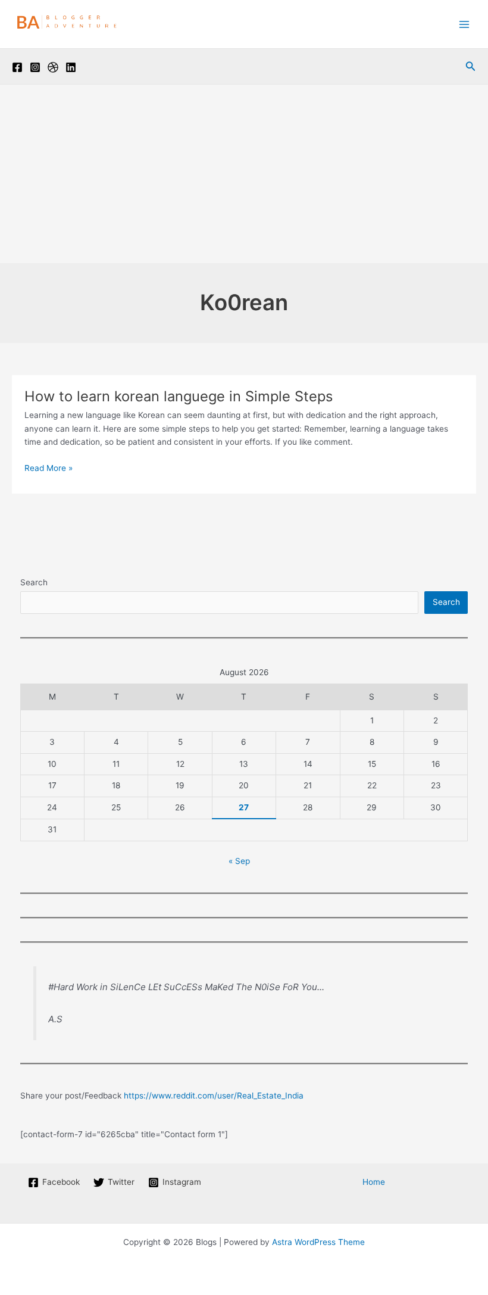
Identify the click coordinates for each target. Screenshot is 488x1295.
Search (34, 582)
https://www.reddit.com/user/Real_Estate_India (214, 1095)
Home (373, 1182)
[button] (470, 66)
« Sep (239, 861)
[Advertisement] (244, 174)
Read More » (48, 469)
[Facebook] (17, 67)
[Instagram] (35, 67)
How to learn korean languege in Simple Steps (178, 396)
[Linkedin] (70, 67)
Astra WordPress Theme (318, 1242)
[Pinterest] (53, 67)
